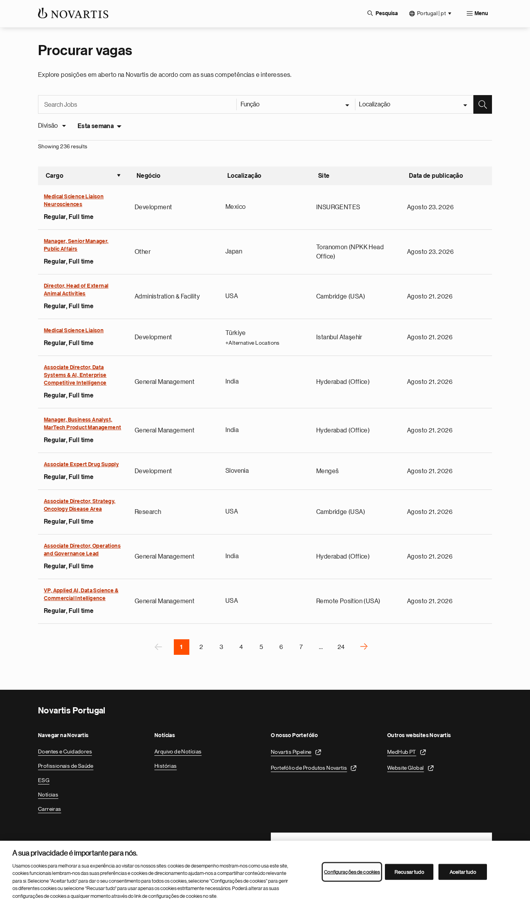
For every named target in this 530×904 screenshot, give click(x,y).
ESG (43, 780)
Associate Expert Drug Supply (81, 464)
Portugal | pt (431, 13)
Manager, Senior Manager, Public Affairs (76, 245)
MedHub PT (401, 752)
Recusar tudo (409, 871)
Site (324, 176)
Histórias (165, 766)
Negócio (149, 176)
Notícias (48, 794)
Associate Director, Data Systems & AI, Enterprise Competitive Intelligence (75, 375)
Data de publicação (436, 176)
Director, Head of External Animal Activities (76, 290)
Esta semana (96, 126)
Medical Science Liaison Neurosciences (74, 200)
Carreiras (49, 809)
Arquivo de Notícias (178, 751)
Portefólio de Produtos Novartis (309, 767)
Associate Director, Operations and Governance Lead (82, 550)
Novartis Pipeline (291, 752)
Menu (481, 13)
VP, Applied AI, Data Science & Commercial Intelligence (81, 594)
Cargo (83, 176)
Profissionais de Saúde (66, 766)
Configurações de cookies (352, 871)
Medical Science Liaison (74, 330)
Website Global (405, 767)
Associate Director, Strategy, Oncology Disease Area (80, 505)
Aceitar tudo (463, 871)
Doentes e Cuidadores (65, 751)
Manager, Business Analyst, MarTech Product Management (82, 423)
